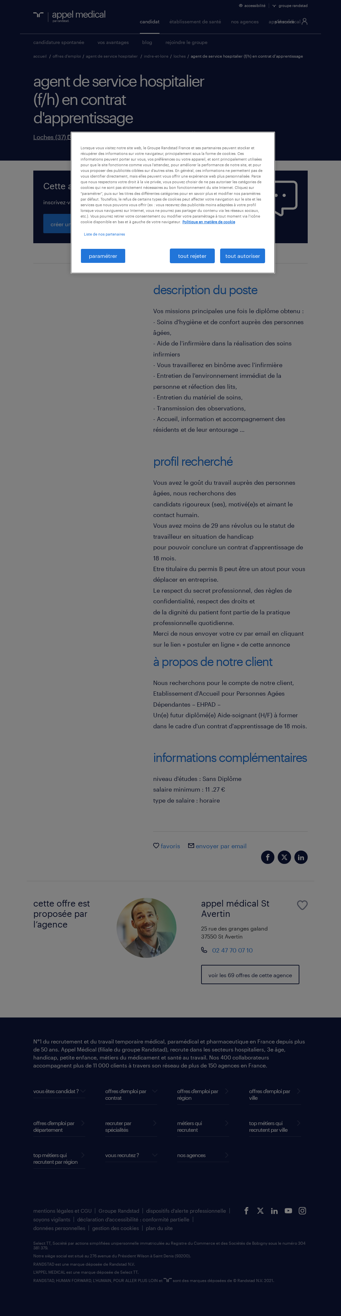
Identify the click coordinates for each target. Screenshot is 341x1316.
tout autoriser (242, 256)
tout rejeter (192, 256)
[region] (173, 203)
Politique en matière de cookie (208, 222)
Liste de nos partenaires (104, 234)
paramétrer (103, 256)
